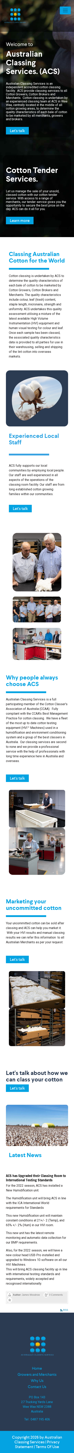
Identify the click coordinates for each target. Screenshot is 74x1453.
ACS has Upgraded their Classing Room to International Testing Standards (36, 1178)
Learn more (20, 220)
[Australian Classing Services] (15, 15)
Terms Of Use (47, 1446)
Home (37, 1368)
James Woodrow (31, 1294)
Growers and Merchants (37, 1374)
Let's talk (17, 130)
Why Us (37, 1380)
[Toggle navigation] (65, 10)
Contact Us (37, 1386)
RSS (65, 1310)
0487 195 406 (40, 1419)
